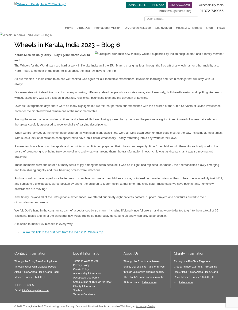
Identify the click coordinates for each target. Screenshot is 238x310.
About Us (83, 27)
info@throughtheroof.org (175, 11)
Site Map (78, 290)
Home (69, 27)
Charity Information (84, 286)
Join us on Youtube (221, 19)
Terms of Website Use (85, 260)
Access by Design (145, 306)
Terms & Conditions (84, 294)
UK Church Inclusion (138, 27)
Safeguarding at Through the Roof (92, 281)
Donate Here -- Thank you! (146, 4)
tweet (23, 239)
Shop (209, 27)
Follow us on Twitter (206, 19)
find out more (149, 282)
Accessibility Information (87, 273)
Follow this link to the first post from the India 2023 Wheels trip (62, 232)
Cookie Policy (81, 269)
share (19, 239)
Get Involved (163, 27)
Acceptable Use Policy (86, 277)
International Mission (107, 27)
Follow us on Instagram (216, 19)
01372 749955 (211, 11)
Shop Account (180, 4)
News (221, 27)
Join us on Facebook (211, 19)
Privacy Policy (81, 265)
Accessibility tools (211, 5)
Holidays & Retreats (189, 27)
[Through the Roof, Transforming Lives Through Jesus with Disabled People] (40, 4)
